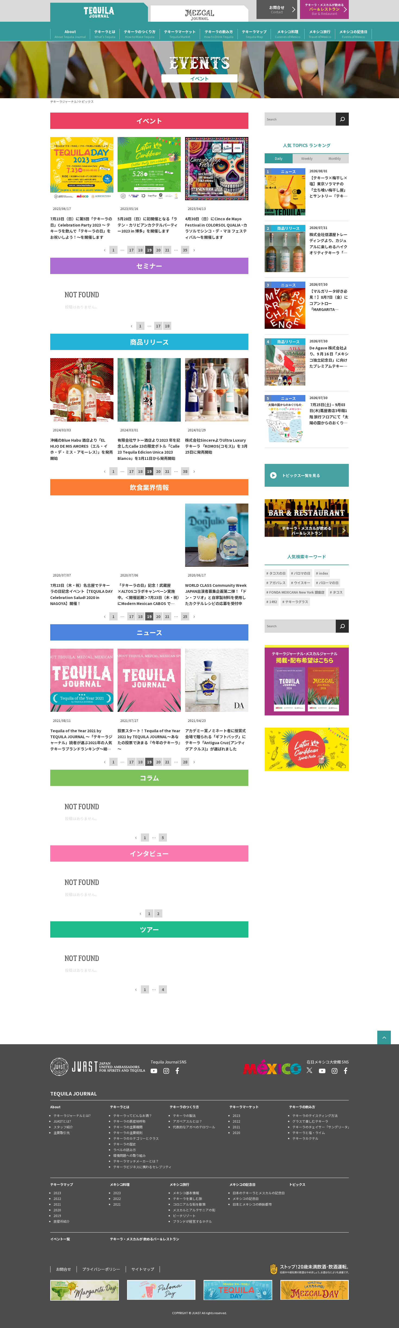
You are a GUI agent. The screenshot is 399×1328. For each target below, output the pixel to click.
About (70, 34)
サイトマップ (142, 1269)
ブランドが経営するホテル (192, 1221)
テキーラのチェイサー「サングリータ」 (320, 1127)
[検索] (342, 119)
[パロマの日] (161, 1290)
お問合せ (63, 1269)
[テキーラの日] (238, 1290)
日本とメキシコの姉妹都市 (252, 1204)
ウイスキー (302, 582)
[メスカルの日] (314, 1290)
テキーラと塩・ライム (308, 1132)
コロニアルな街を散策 (189, 1204)
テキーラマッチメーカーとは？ (136, 1161)
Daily (278, 158)
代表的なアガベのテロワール (194, 1127)
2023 (236, 1115)
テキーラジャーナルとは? (72, 1115)
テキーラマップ (254, 34)
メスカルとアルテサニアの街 (194, 1210)
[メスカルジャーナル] (199, 13)
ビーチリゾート (184, 1215)
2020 (236, 1132)
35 (185, 250)
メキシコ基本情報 (186, 1192)
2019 (57, 1215)
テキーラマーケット (180, 34)
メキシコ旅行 (320, 34)
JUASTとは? (62, 1121)
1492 (273, 601)
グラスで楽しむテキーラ (310, 1121)
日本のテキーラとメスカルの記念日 (259, 1192)
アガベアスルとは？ (187, 1121)
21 (167, 250)
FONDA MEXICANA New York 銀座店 (296, 592)
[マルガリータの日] (84, 1290)
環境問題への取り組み (129, 1155)
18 (140, 250)
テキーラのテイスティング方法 (315, 1115)
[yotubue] (154, 1071)
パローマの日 (328, 582)
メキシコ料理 (287, 34)
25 (185, 616)
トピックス (297, 1184)
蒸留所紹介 (61, 1221)
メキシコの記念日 (353, 34)
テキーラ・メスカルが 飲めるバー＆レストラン (144, 1239)
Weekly (306, 158)
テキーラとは (104, 34)
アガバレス (277, 582)
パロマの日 (302, 573)
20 (158, 250)
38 (185, 471)
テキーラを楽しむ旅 (187, 1198)
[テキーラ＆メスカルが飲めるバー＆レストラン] (307, 518)
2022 (236, 1121)
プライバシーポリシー (101, 1269)
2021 (236, 1127)
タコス (338, 592)
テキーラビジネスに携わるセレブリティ (141, 1166)
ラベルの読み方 (124, 1149)
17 (131, 250)
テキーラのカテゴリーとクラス (136, 1138)
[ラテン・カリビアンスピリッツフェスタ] (307, 749)
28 (185, 761)
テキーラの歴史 (124, 1144)
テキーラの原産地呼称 (129, 1121)
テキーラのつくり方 (140, 34)
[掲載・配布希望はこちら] (307, 680)
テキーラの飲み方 (218, 34)
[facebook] (177, 1071)
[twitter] (310, 1071)
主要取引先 (61, 1132)
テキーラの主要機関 (127, 1127)
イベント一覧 (60, 1239)
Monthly (335, 158)
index (323, 573)
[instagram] (166, 1071)
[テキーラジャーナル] (99, 12)
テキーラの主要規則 (127, 1132)
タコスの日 (277, 573)
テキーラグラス (296, 601)
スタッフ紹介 (63, 1127)
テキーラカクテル (305, 1138)
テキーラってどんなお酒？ (132, 1115)
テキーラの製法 (184, 1115)
